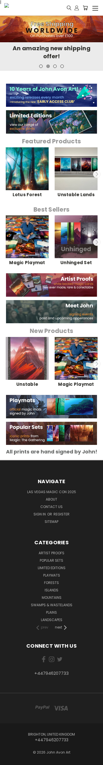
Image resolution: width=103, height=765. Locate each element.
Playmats (51, 575)
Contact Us (51, 506)
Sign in (40, 514)
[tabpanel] (51, 43)
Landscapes (51, 619)
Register (62, 514)
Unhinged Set (76, 263)
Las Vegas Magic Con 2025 (51, 491)
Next (96, 174)
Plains (51, 612)
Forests (51, 582)
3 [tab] (55, 66)
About (51, 499)
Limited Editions (52, 567)
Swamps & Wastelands (51, 605)
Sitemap (51, 521)
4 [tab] (62, 66)
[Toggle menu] (95, 7)
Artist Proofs (51, 553)
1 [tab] (41, 66)
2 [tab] (48, 66)
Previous (6, 174)
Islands (51, 590)
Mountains (52, 597)
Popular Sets (51, 560)
